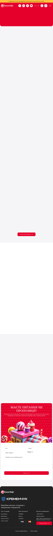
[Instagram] (23, 5)
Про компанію (4, 514)
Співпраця (21, 518)
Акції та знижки (4, 520)
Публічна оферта (34, 531)
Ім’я (6, 448)
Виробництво (4, 516)
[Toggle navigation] (45, 5)
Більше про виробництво (25, 234)
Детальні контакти (43, 523)
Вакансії (20, 516)
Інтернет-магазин (5, 518)
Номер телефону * (9, 452)
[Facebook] (19, 5)
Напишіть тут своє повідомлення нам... (14, 457)
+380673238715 (39, 514)
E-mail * (30, 448)
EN (35, 5)
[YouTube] (31, 5)
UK (38, 5)
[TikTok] (27, 5)
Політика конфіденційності (21, 531)
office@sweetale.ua (40, 516)
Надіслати (25, 473)
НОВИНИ (21, 514)
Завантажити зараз (29, 154)
